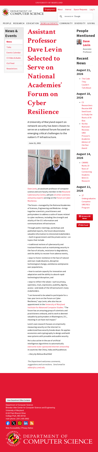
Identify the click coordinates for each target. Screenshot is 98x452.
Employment (50, 9)
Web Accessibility (13, 427)
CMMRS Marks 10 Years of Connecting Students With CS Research (87, 171)
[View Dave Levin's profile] (79, 41)
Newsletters (12, 68)
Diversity (80, 23)
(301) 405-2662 (22, 418)
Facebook (8, 423)
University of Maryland (49, 3)
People (7, 23)
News (9, 41)
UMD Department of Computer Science (23, 12)
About (60, 9)
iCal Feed (10, 63)
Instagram (20, 423)
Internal (68, 9)
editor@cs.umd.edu (36, 367)
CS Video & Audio (14, 58)
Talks (9, 47)
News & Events (49, 23)
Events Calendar (14, 52)
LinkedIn (26, 423)
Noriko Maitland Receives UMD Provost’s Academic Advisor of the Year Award (86, 135)
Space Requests (80, 9)
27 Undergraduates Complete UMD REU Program (89, 201)
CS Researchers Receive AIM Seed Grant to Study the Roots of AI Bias (87, 111)
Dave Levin (86, 43)
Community (66, 23)
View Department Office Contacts (18, 400)
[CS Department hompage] (49, 437)
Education (32, 23)
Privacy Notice (27, 427)
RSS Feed (84, 225)
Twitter (14, 423)
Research (18, 23)
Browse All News (86, 217)
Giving (91, 23)
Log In (92, 9)
